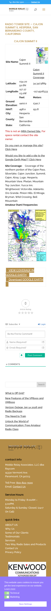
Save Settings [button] (25, 604)
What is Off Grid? (14, 393)
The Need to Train (15, 416)
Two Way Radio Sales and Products (25, 544)
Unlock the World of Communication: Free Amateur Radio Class (23, 425)
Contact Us (35, 2)
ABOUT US (11, 524)
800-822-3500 (24, 482)
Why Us (9, 528)
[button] (6, 593)
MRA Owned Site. (31, 131)
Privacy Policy (13, 552)
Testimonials (12, 536)
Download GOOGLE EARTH (26, 279)
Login (43, 324)
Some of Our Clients (16, 532)
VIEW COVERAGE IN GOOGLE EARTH (20, 272)
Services (10, 540)
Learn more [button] (9, 589)
